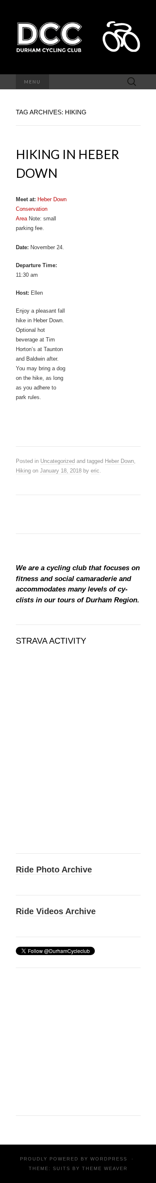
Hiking (23, 471)
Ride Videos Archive (56, 911)
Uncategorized (57, 461)
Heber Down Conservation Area (41, 209)
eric (95, 471)
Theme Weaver (105, 1168)
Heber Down (119, 461)
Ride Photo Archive (54, 869)
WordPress (108, 1158)
